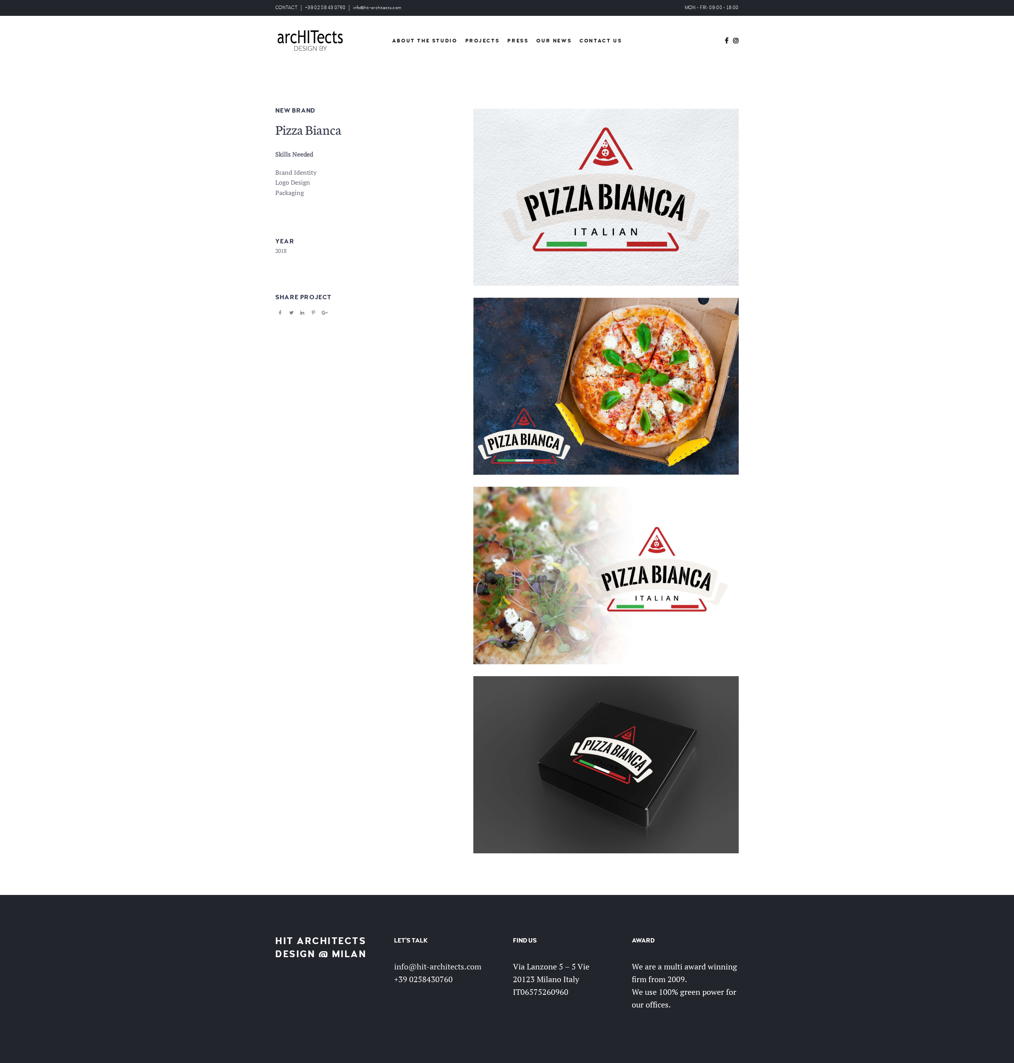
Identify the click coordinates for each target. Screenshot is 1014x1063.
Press (517, 41)
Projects (482, 41)
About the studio (424, 41)
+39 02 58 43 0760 (325, 8)
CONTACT (286, 8)
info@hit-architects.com (377, 8)
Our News (554, 41)
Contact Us (600, 41)
